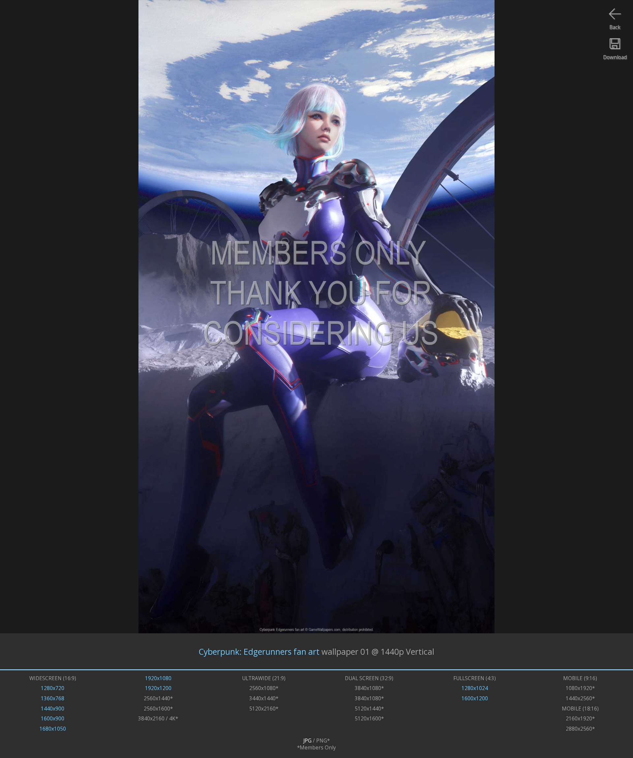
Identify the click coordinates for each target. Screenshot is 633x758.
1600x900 (52, 718)
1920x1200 (158, 688)
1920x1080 (158, 678)
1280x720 (52, 688)
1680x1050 (53, 728)
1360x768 (52, 698)
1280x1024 (475, 688)
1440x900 (52, 708)
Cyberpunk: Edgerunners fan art (259, 651)
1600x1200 (475, 698)
